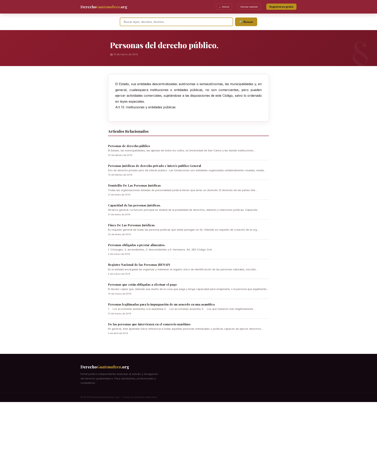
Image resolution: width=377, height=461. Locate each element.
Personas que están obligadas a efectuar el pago (142, 284)
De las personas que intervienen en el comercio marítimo (149, 324)
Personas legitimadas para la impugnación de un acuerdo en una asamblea (161, 304)
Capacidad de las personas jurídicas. (134, 205)
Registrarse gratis (281, 6)
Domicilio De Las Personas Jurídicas (134, 185)
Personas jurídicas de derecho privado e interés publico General (154, 166)
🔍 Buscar (246, 21)
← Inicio (224, 6)
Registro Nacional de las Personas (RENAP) (139, 265)
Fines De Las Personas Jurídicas (131, 225)
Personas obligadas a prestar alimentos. (136, 245)
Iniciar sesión (249, 6)
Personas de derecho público (129, 146)
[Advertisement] (188, 431)
